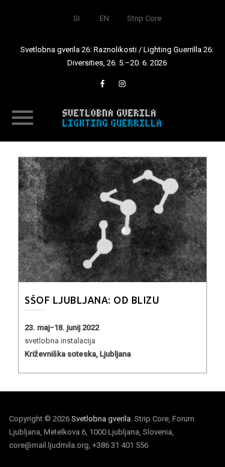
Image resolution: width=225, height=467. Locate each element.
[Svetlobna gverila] (113, 117)
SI (76, 18)
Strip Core (144, 18)
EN (104, 18)
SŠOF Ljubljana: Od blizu (92, 300)
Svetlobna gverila (101, 418)
